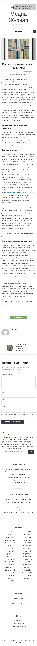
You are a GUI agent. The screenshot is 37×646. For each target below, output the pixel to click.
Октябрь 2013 (10, 573)
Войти (18, 621)
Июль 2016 (27, 551)
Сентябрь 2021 (27, 545)
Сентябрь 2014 (10, 562)
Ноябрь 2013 (27, 570)
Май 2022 (27, 535)
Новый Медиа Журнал (18, 13)
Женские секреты (18, 598)
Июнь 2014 (10, 564)
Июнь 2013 (27, 575)
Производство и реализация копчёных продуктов (21, 347)
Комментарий (6, 374)
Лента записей (18, 623)
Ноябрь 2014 (10, 559)
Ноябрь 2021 (27, 543)
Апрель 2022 (10, 537)
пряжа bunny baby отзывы (16, 192)
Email (3, 399)
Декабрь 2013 (10, 570)
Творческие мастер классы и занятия (18, 472)
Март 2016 (27, 554)
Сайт (3, 407)
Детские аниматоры (18, 474)
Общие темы (18, 601)
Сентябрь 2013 (27, 573)
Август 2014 (27, 562)
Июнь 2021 (10, 551)
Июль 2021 (27, 548)
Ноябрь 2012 (10, 581)
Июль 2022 (27, 532)
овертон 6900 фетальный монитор (10, 432)
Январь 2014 (27, 567)
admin (18, 72)
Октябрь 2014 (27, 559)
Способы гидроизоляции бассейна (18, 469)
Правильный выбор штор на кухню (18, 477)
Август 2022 (10, 532)
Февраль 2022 (10, 540)
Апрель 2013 (27, 578)
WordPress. (14, 640)
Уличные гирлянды (24, 502)
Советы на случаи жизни (18, 74)
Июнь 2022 (10, 535)
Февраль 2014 (10, 567)
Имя (3, 392)
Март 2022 (27, 537)
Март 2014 (27, 564)
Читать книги (24, 510)
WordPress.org (19, 629)
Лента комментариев (18, 626)
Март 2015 (27, 556)
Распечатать (20, 318)
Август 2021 (10, 548)
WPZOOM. (18, 642)
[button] (18, 31)
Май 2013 (10, 578)
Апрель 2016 (10, 554)
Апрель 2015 (10, 556)
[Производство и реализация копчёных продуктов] (9, 347)
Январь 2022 (27, 540)
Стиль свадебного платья (24, 499)
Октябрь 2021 (10, 545)
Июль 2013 (10, 575)
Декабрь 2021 (10, 543)
